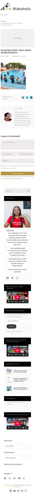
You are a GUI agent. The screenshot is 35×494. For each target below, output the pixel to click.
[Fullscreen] (26, 301)
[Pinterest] (22, 490)
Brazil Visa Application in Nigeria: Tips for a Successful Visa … (21, 380)
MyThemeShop (17, 487)
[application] (17, 297)
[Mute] (23, 301)
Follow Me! (10, 404)
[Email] (24, 478)
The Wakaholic (8, 485)
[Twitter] (14, 478)
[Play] (9, 301)
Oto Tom (4, 56)
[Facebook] (5, 478)
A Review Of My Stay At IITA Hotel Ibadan (20, 371)
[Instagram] (10, 478)
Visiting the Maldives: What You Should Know (21, 388)
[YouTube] (19, 478)
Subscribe (11, 326)
